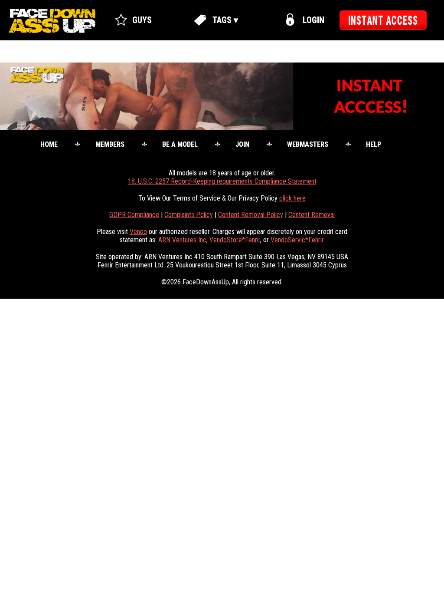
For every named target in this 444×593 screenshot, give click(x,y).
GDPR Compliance (134, 215)
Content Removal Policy (250, 215)
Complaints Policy (188, 215)
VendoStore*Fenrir (234, 240)
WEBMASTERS (307, 144)
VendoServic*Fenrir (297, 240)
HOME (49, 144)
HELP (373, 144)
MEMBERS (109, 144)
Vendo (138, 231)
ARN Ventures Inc (182, 240)
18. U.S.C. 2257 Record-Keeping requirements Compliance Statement (222, 181)
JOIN (242, 144)
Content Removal (311, 215)
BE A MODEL (180, 144)
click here (292, 198)
